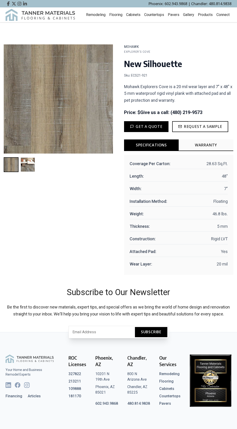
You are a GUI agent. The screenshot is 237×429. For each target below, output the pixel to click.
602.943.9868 (106, 403)
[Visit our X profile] (14, 3)
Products (205, 14)
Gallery (188, 14)
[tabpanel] (178, 215)
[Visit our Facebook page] (8, 3)
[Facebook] (17, 385)
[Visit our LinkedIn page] (25, 3)
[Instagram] (27, 385)
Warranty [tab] (206, 145)
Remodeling (96, 14)
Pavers (173, 14)
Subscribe (151, 331)
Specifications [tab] (151, 145)
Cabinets (133, 14)
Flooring (115, 14)
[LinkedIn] (8, 385)
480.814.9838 (138, 403)
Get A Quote (149, 126)
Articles (34, 396)
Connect (223, 14)
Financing (14, 396)
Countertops (154, 14)
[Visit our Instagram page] (19, 3)
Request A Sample (203, 126)
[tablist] (178, 145)
